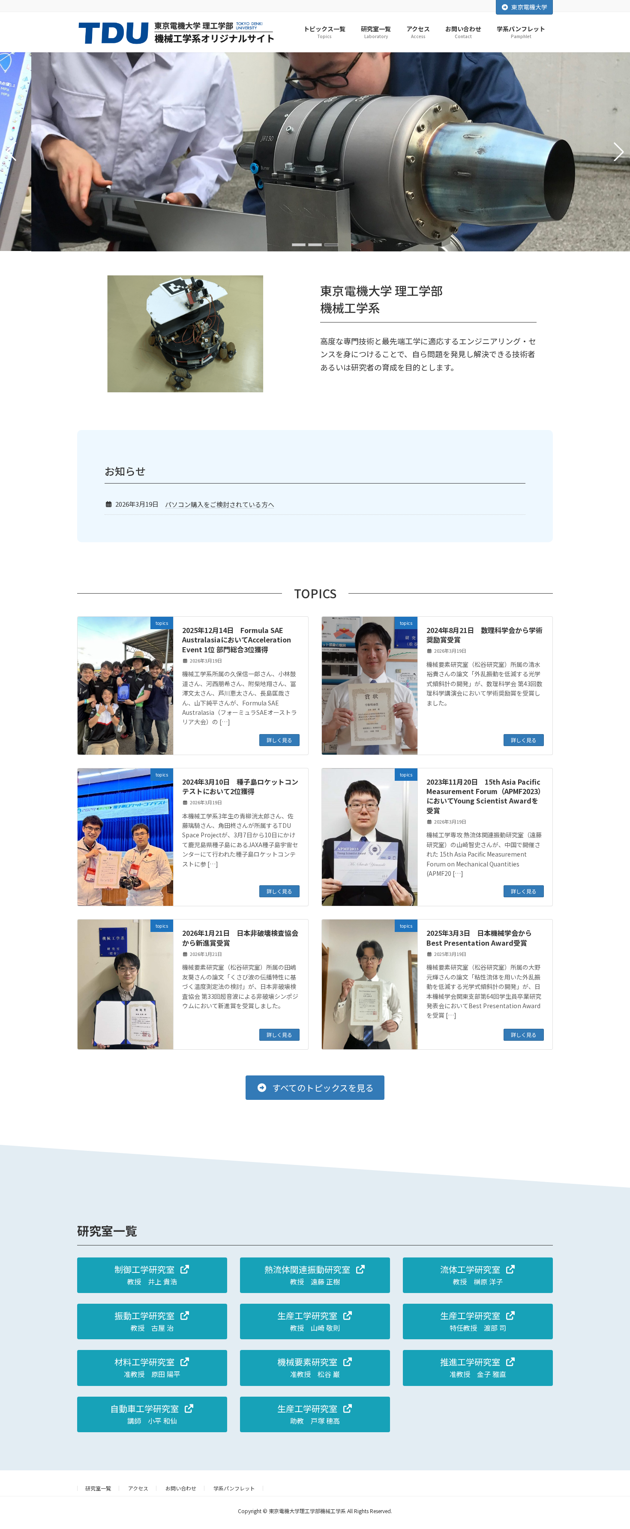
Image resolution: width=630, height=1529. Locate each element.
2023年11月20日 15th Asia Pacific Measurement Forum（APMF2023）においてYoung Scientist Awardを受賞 (483, 795)
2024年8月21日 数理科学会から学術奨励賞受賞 (484, 635)
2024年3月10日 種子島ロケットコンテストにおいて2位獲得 (240, 786)
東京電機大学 (529, 7)
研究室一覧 (98, 1488)
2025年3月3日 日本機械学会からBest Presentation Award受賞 (479, 937)
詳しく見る (279, 740)
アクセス (138, 1488)
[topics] (125, 685)
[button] (298, 245)
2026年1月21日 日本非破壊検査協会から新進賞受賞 (240, 937)
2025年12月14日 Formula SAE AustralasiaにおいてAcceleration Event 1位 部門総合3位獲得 (236, 639)
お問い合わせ (180, 1488)
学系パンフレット (234, 1488)
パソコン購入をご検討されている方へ (219, 504)
